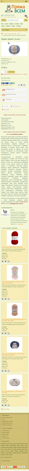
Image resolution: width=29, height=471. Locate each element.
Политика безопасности (7, 423)
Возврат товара (5, 434)
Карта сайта (4, 436)
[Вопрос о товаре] (19, 85)
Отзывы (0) (6, 109)
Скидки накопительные (7, 417)
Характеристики (16, 106)
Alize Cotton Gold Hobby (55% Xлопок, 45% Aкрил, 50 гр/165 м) (13, 282)
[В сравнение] (24, 85)
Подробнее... (21, 224)
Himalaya (11, 23)
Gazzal (6, 23)
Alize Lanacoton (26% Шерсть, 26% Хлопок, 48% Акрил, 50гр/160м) (13, 354)
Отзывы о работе (5, 438)
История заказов (5, 432)
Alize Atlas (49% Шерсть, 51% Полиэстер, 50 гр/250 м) (13, 392)
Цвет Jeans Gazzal (6, 80)
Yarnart (3, 26)
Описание (6, 106)
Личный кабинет (5, 430)
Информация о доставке (7, 421)
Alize (2, 23)
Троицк (13, 26)
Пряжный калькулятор (7, 425)
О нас (3, 419)
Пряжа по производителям (10, 33)
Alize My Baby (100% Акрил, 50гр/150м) (12, 247)
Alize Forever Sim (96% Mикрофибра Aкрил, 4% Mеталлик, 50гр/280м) (14, 320)
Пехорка (18, 26)
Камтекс (8, 26)
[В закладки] (21, 85)
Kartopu (17, 23)
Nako (21, 23)
